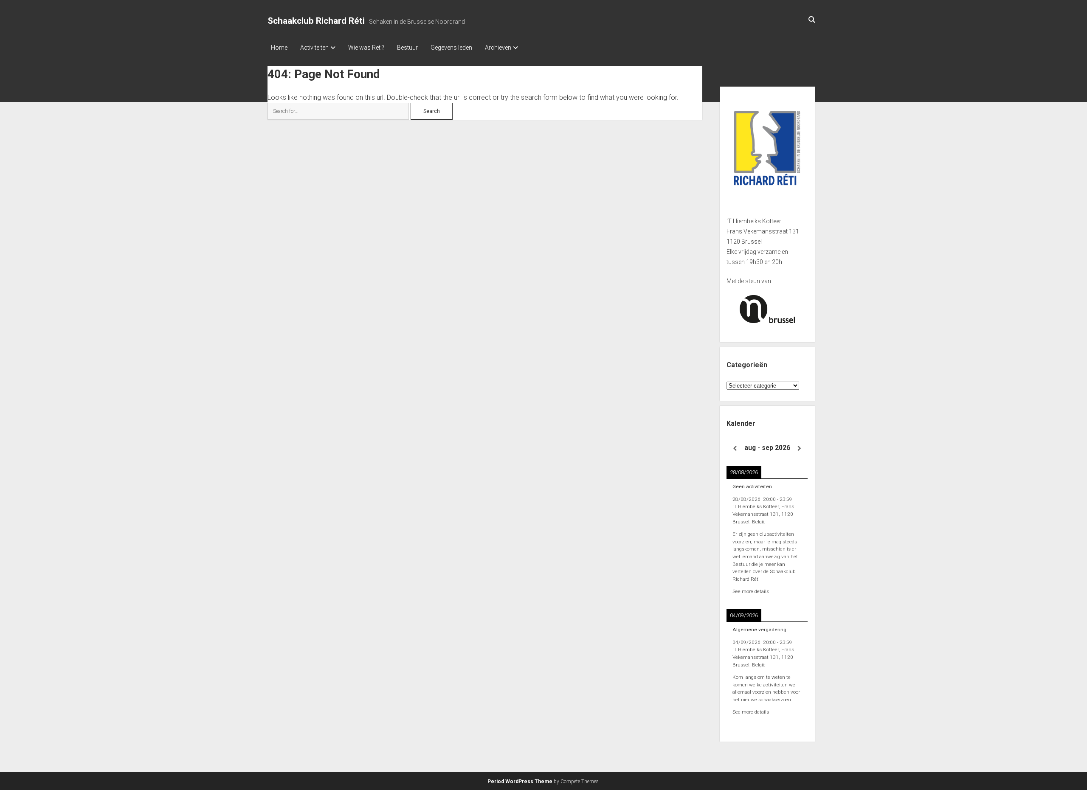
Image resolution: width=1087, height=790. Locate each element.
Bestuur (407, 47)
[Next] (799, 448)
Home (279, 47)
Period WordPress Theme (519, 781)
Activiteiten (314, 47)
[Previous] (735, 448)
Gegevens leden (451, 47)
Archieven (498, 47)
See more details (750, 591)
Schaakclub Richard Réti (316, 21)
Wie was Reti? (366, 47)
